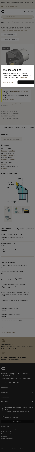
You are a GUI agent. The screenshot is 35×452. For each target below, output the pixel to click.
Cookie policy (23, 77)
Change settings (8, 82)
